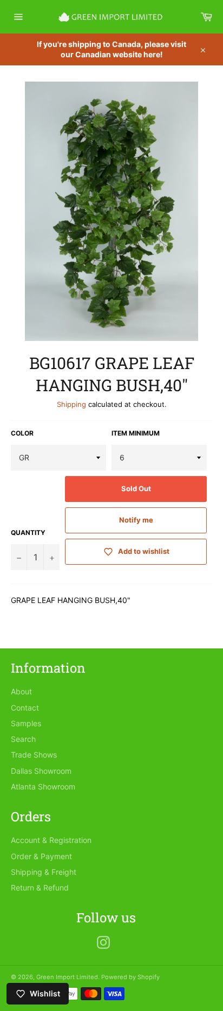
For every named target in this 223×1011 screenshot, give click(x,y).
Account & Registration (51, 840)
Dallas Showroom (41, 770)
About (21, 691)
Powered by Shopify (130, 977)
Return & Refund (40, 887)
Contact (25, 707)
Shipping (71, 404)
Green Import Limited (67, 977)
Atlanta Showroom (43, 786)
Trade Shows (34, 754)
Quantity (28, 532)
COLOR (22, 433)
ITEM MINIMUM (136, 433)
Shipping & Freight (43, 871)
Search (23, 739)
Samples (26, 723)
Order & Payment (41, 856)
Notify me (136, 519)
